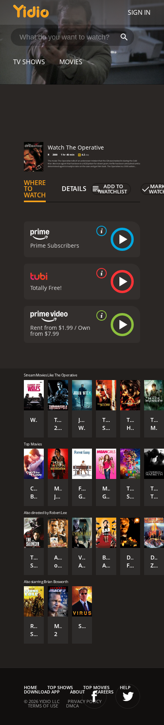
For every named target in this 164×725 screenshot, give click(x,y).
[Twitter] (127, 696)
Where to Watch (35, 189)
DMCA (72, 706)
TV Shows (29, 61)
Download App (42, 692)
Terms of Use (43, 706)
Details (74, 188)
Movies (70, 61)
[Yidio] (31, 12)
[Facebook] (94, 696)
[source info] (100, 231)
